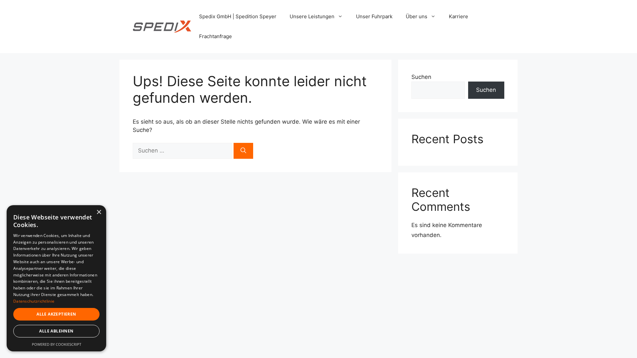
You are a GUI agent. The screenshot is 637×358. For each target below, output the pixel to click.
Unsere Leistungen (312, 16)
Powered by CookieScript (56, 344)
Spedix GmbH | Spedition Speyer (237, 16)
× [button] (98, 212)
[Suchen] (243, 151)
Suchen (421, 77)
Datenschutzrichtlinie (33, 301)
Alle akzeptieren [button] (56, 314)
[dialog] (56, 278)
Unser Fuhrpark (374, 16)
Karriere (458, 16)
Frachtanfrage (215, 36)
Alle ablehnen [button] (56, 331)
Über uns (416, 16)
